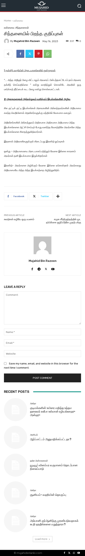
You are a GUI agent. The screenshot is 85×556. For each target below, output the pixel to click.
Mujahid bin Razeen (27, 41)
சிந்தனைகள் (22, 27)
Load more (41, 539)
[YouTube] (78, 553)
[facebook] (32, 268)
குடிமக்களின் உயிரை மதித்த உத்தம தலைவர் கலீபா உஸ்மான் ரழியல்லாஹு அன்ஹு (52, 411)
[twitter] (45, 268)
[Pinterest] (38, 54)
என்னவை (18, 20)
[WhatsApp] (48, 54)
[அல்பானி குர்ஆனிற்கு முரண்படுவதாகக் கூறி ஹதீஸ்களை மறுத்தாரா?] (15, 520)
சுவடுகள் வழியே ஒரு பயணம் (19, 219)
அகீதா (33, 403)
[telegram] (39, 268)
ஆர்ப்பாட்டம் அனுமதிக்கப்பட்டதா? (50, 439)
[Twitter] (29, 54)
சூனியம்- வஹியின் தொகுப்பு (48, 495)
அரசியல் (34, 435)
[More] (58, 196)
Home (7, 20)
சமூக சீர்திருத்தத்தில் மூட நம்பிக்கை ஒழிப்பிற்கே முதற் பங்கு (63, 221)
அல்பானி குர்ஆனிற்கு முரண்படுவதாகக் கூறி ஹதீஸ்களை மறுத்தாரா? (54, 522)
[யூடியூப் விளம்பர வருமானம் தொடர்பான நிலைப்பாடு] (15, 465)
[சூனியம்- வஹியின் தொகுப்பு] (15, 492)
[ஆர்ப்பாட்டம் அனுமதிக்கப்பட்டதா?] (15, 437)
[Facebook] (20, 54)
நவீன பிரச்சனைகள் (39, 461)
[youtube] (52, 268)
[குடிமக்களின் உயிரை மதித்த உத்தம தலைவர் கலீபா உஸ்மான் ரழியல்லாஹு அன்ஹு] (15, 409)
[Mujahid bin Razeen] (7, 41)
